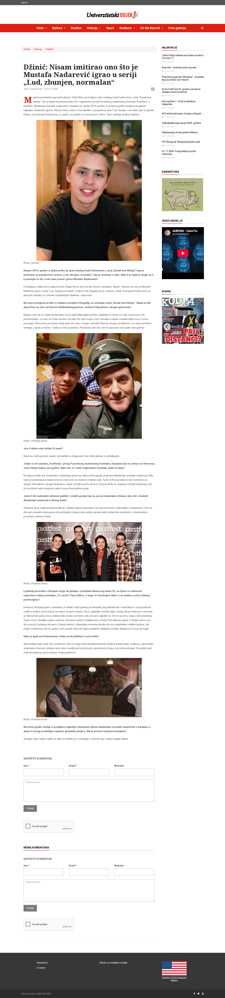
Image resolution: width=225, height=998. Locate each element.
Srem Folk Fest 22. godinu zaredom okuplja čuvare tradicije (181, 90)
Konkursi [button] (126, 28)
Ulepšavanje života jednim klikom (180, 132)
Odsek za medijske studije (113, 962)
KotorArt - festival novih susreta (179, 67)
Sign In (24, 2)
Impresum (42, 962)
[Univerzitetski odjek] (112, 14)
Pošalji (30, 808)
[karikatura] (182, 194)
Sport (110, 28)
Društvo (76, 28)
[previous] (167, 326)
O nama (41, 967)
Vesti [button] (40, 28)
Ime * (27, 765)
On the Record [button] (150, 28)
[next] (198, 326)
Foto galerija (177, 28)
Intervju (38, 49)
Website (119, 765)
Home (27, 49)
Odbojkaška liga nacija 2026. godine (181, 123)
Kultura (50, 49)
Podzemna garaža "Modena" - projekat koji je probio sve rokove (183, 78)
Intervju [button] (92, 28)
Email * (73, 765)
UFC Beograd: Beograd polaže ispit (181, 141)
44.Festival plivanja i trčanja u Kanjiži (181, 113)
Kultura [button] (57, 28)
